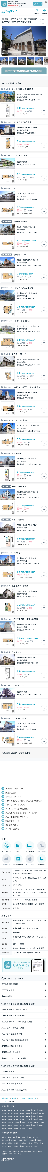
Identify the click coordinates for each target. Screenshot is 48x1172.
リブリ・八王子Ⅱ (10, 19)
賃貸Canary (5, 1098)
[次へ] (46, 41)
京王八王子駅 (31, 1098)
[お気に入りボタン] (43, 21)
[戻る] (2, 41)
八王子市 (22, 1098)
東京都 (14, 1098)
